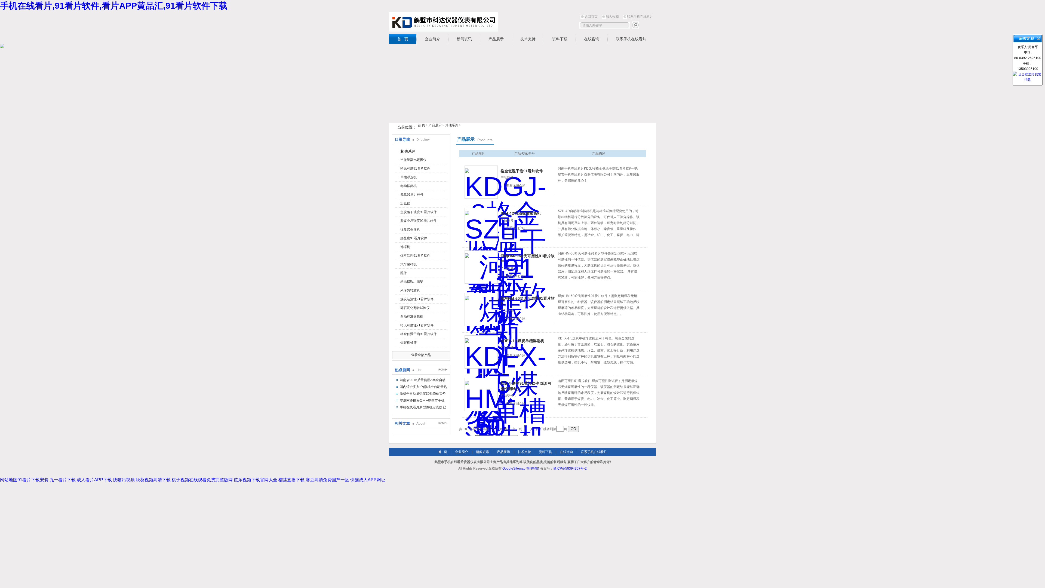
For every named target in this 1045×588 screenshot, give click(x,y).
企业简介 (432, 39)
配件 (403, 273)
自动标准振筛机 (411, 316)
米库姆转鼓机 (410, 290)
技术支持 (528, 39)
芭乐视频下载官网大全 (255, 479)
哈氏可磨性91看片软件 (417, 325)
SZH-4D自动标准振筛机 (520, 213)
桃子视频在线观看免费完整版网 (202, 479)
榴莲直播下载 (291, 479)
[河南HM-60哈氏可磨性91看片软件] (481, 267)
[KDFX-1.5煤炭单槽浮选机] (481, 352)
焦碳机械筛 (408, 343)
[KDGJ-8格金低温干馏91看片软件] (481, 182)
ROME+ (442, 369)
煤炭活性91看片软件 (415, 256)
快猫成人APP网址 (367, 479)
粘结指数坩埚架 (411, 282)
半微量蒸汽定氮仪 (413, 160)
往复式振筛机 (410, 229)
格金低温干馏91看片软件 (418, 334)
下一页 (528, 429)
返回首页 (591, 17)
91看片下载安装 (32, 479)
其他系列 (451, 125)
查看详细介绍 (515, 186)
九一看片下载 (63, 479)
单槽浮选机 (408, 177)
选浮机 (405, 247)
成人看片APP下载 (94, 479)
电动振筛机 (408, 186)
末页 (538, 429)
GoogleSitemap (513, 468)
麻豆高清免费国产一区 (327, 479)
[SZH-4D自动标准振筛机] (481, 224)
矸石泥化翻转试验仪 (415, 308)
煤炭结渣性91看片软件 (417, 299)
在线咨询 (591, 39)
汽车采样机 (408, 264)
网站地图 (8, 479)
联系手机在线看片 (640, 17)
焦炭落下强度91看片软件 (418, 212)
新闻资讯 (464, 39)
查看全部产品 (421, 355)
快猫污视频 (124, 479)
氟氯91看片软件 (412, 195)
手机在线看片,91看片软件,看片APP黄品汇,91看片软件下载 (114, 6)
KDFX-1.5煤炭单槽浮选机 (522, 341)
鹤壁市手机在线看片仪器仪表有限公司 (443, 22)
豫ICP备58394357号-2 (570, 468)
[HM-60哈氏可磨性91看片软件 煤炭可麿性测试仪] (481, 394)
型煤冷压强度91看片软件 (418, 221)
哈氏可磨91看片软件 (415, 168)
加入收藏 (612, 17)
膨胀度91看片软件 (413, 238)
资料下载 (559, 39)
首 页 (402, 39)
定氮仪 (405, 203)
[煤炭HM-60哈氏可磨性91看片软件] (481, 309)
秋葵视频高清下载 (153, 479)
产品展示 (496, 39)
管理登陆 (532, 468)
